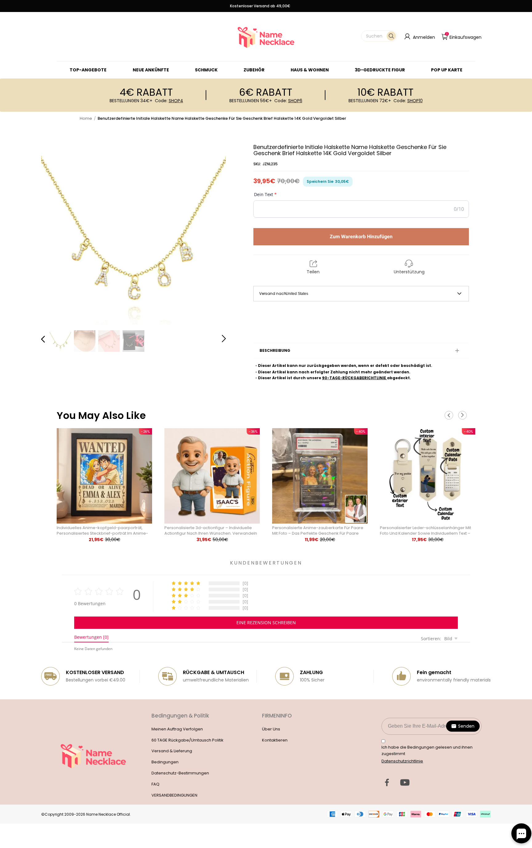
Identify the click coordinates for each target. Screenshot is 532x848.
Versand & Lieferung (171, 751)
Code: (169, 100)
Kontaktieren (275, 740)
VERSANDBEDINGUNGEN (174, 795)
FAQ (155, 784)
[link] (206, 70)
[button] (379, 36)
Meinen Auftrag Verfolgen (177, 729)
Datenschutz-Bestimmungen (180, 773)
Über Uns (271, 729)
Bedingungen (165, 762)
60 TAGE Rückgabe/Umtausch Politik (187, 740)
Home (86, 118)
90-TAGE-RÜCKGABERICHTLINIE (354, 377)
